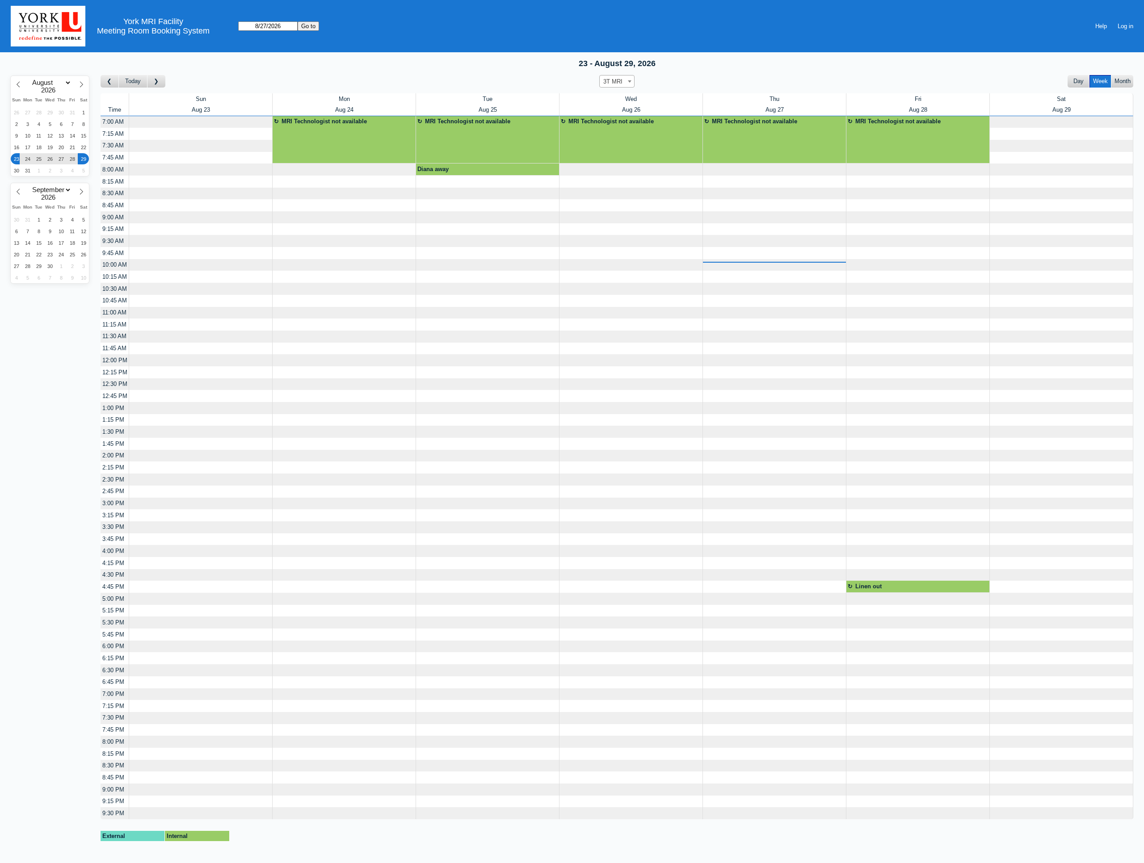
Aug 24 (344, 109)
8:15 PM (113, 753)
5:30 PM (113, 622)
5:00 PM (113, 598)
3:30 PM (113, 527)
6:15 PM (113, 658)
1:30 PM (113, 431)
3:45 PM (113, 539)
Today (133, 81)
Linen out (868, 586)
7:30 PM (113, 717)
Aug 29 (1061, 109)
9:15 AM (113, 229)
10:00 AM (114, 264)
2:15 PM (113, 467)
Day (1078, 81)
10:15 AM (114, 276)
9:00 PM (113, 789)
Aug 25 (488, 109)
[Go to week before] (110, 81)
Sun (201, 99)
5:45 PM (113, 634)
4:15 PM (113, 563)
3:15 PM (113, 515)
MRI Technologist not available (324, 121)
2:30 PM (113, 479)
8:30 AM (113, 193)
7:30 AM (113, 145)
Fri (918, 99)
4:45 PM (113, 586)
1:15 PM (113, 419)
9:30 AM (113, 241)
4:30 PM (113, 574)
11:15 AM (114, 324)
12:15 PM (114, 372)
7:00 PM (113, 694)
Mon (344, 99)
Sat (1061, 99)
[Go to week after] (156, 81)
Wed (631, 99)
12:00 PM (114, 360)
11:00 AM (114, 312)
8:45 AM (113, 205)
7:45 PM (113, 729)
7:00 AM (113, 121)
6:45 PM (113, 682)
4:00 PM (113, 551)
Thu (774, 99)
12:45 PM (114, 396)
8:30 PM (113, 765)
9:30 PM (113, 813)
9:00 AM (113, 217)
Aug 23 (201, 109)
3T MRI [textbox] (612, 81)
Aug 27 (774, 109)
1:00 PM (113, 408)
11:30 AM (114, 336)
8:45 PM (113, 777)
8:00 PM (113, 741)
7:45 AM (113, 157)
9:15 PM (113, 801)
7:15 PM (113, 706)
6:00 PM (113, 646)
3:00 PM (113, 503)
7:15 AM (113, 133)
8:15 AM (113, 181)
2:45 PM (113, 491)
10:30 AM (114, 288)
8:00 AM (113, 169)
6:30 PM (113, 670)
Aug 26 (631, 109)
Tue (487, 99)
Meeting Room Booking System (153, 30)
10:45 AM (114, 300)
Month (1123, 81)
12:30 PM (114, 384)
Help (1101, 26)
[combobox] (617, 81)
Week (1100, 81)
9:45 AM (113, 253)
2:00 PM (113, 455)
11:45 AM (114, 348)
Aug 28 (918, 109)
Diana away (433, 169)
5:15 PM (113, 610)
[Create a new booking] (200, 122)
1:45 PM (113, 443)
